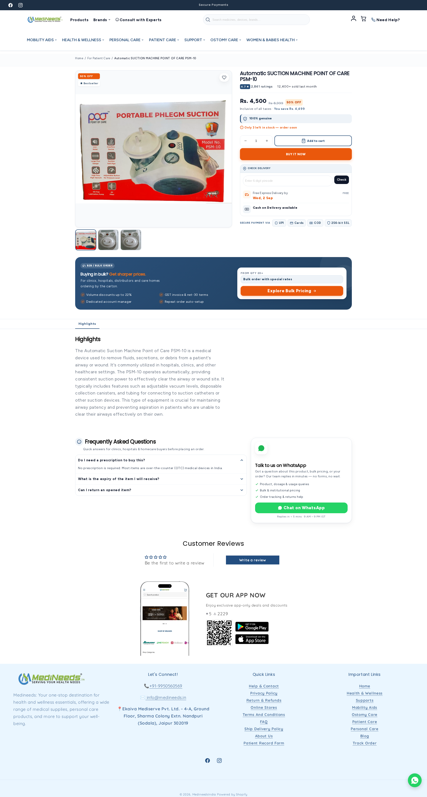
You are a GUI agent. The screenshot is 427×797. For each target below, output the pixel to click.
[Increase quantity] (267, 141)
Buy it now (296, 154)
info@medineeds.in (165, 697)
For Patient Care (99, 58)
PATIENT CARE (162, 39)
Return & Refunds (264, 700)
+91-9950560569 (165, 686)
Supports (365, 700)
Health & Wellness (365, 693)
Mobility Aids (364, 707)
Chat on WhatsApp (304, 507)
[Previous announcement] (132, 5)
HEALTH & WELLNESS (81, 39)
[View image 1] (85, 240)
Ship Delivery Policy (263, 728)
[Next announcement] (295, 5)
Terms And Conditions (264, 714)
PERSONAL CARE (125, 39)
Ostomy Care (364, 714)
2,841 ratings (261, 86)
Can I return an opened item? (104, 490)
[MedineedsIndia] (45, 19)
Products (79, 19)
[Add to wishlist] (224, 77)
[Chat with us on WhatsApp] (415, 780)
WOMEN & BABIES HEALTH (270, 39)
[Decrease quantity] (245, 141)
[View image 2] (108, 240)
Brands (100, 19)
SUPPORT (193, 39)
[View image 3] (130, 240)
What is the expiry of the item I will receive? (118, 479)
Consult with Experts (141, 19)
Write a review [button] (252, 560)
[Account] (353, 19)
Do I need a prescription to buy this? (111, 460)
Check (341, 179)
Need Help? (388, 19)
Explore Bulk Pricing (289, 290)
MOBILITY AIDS (40, 39)
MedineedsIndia (204, 794)
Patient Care (364, 721)
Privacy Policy (264, 693)
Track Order (365, 743)
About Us (264, 736)
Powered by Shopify (232, 794)
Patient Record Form (264, 743)
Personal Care (364, 728)
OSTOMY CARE (224, 39)
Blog (364, 736)
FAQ (264, 721)
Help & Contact (264, 686)
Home (79, 58)
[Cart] (363, 19)
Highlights (87, 324)
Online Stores (264, 707)
